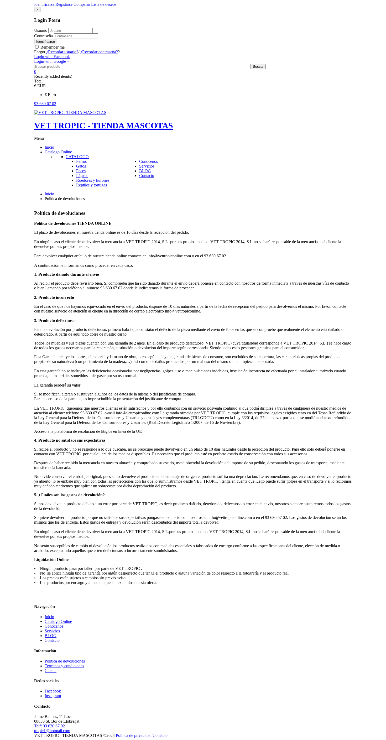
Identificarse (45, 42)
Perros (81, 161)
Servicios (52, 631)
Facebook (53, 691)
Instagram (53, 696)
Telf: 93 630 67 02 (49, 726)
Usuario (40, 30)
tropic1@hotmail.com (52, 730)
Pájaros (82, 175)
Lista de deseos (103, 4)
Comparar (82, 4)
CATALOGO (77, 156)
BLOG (50, 635)
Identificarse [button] (44, 4)
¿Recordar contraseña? (99, 52)
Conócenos (54, 626)
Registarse (63, 4)
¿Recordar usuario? (62, 52)
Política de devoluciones (65, 661)
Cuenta (50, 670)
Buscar (258, 67)
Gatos (81, 166)
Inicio (49, 194)
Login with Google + (51, 61)
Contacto (52, 640)
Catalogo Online (58, 621)
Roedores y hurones (92, 180)
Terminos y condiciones (64, 666)
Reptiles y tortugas (91, 185)
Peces (81, 171)
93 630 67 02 (45, 103)
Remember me (52, 47)
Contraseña (44, 36)
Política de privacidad (134, 735)
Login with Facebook (52, 56)
